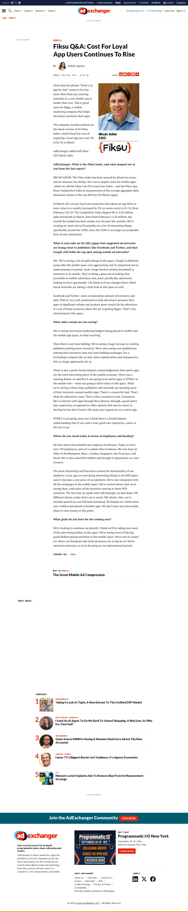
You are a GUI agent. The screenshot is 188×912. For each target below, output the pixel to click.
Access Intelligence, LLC (87, 903)
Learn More (127, 851)
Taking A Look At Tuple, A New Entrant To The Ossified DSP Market (98, 702)
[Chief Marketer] (104, 3)
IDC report (93, 243)
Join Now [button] (129, 818)
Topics (17, 10)
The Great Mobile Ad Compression (79, 575)
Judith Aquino (76, 66)
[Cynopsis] (143, 2)
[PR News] (118, 3)
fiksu (73, 554)
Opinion (28, 10)
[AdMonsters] (168, 3)
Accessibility (80, 887)
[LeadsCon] (155, 3)
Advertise (92, 877)
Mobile (12, 18)
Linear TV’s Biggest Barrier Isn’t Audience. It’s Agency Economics (96, 757)
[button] (10, 10)
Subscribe (169, 10)
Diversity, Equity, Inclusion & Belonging (94, 890)
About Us (39, 10)
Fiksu (67, 107)
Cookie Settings (82, 884)
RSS (100, 881)
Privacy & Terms (102, 884)
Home (4, 18)
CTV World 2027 (154, 10)
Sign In (179, 10)
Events (51, 10)
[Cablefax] (181, 3)
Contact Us (106, 877)
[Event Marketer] (130, 3)
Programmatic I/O (135, 10)
